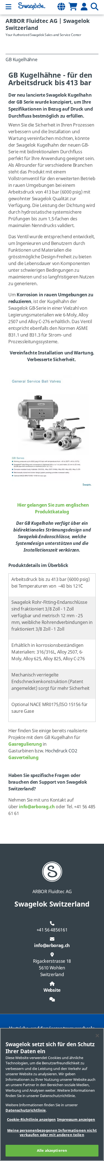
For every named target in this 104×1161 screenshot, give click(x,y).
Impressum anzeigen (76, 1119)
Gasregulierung (25, 744)
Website (52, 990)
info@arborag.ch (37, 807)
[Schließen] (97, 1035)
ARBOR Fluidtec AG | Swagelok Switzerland (48, 25)
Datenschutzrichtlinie (26, 1110)
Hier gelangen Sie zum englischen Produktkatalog (53, 508)
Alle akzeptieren (52, 1150)
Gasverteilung (23, 757)
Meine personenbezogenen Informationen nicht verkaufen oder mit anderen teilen (52, 1133)
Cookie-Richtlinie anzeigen (31, 1119)
